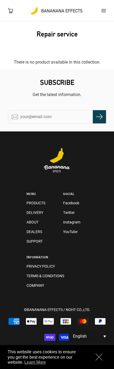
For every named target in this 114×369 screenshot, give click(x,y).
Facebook (71, 203)
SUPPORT (35, 241)
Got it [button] (98, 357)
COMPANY (35, 285)
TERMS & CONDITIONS (45, 276)
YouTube (70, 232)
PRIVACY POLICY (41, 266)
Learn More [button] (35, 362)
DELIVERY (35, 212)
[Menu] (103, 11)
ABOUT (32, 222)
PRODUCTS (36, 203)
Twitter (69, 212)
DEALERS (34, 232)
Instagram (71, 222)
